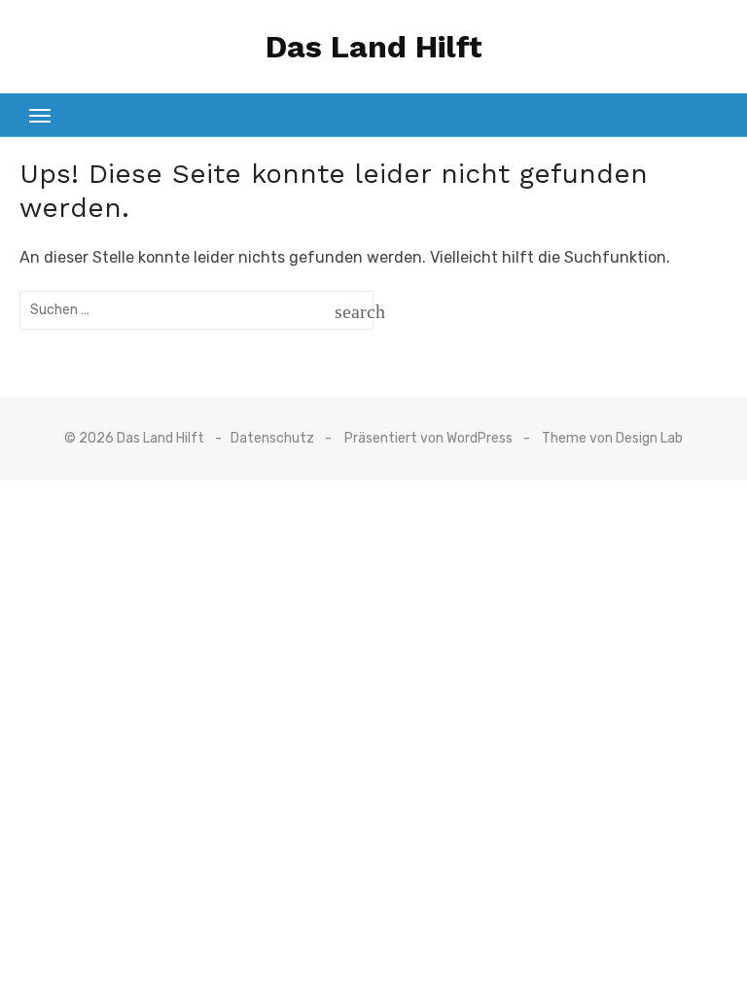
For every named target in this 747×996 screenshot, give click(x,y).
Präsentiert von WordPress (428, 438)
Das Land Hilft (374, 46)
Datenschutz (272, 438)
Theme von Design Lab (612, 438)
